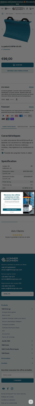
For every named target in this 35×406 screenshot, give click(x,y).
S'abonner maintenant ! (12, 209)
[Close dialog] (33, 193)
